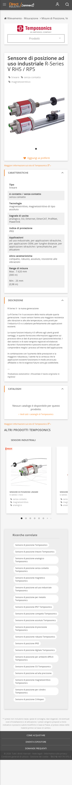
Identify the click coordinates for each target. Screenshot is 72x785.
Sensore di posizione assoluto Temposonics (35, 620)
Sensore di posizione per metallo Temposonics (30, 599)
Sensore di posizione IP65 (27, 643)
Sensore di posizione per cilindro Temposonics (30, 691)
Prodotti (34, 38)
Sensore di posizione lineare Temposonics (34, 551)
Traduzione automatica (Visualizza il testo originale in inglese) (33, 375)
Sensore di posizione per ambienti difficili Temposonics (34, 658)
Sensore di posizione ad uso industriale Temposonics (33, 589)
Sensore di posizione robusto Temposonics (35, 636)
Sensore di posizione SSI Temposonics (33, 666)
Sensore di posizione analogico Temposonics (29, 560)
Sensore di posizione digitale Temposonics (35, 650)
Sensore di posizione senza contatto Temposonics (32, 570)
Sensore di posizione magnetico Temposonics (30, 579)
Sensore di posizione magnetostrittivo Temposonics (32, 681)
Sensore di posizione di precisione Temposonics (31, 628)
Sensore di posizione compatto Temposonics (36, 613)
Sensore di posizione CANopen (29, 699)
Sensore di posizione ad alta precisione (33, 673)
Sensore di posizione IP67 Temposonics (33, 607)
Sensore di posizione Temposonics (31, 545)
